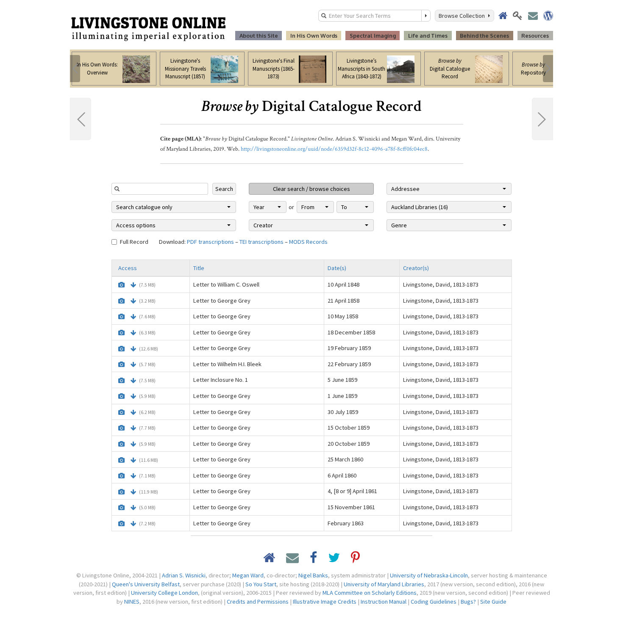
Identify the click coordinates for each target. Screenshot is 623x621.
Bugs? (468, 601)
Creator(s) (416, 268)
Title (198, 268)
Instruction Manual (383, 601)
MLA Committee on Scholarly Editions (370, 592)
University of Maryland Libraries (384, 584)
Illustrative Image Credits (324, 601)
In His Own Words (313, 35)
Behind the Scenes (484, 35)
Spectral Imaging (373, 35)
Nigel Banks (313, 575)
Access (127, 268)
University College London (164, 592)
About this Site (258, 35)
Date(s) (337, 268)
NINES (131, 601)
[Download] (133, 285)
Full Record (134, 242)
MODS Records (308, 242)
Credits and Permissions (258, 601)
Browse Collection (463, 15)
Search (224, 189)
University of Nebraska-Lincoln (429, 575)
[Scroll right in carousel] (548, 68)
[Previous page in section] (80, 119)
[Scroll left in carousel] (75, 68)
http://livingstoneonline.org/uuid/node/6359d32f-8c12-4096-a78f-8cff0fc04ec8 (334, 149)
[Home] (148, 28)
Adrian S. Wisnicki (184, 575)
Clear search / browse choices (311, 189)
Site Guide (493, 601)
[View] (121, 285)
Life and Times (428, 35)
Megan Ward (248, 575)
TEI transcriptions (261, 242)
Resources (535, 35)
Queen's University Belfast (146, 584)
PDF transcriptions (210, 242)
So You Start (260, 584)
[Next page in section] (542, 119)
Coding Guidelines (433, 601)
